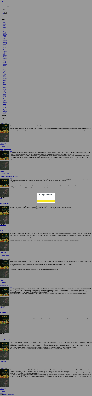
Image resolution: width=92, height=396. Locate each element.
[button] (46, 195)
